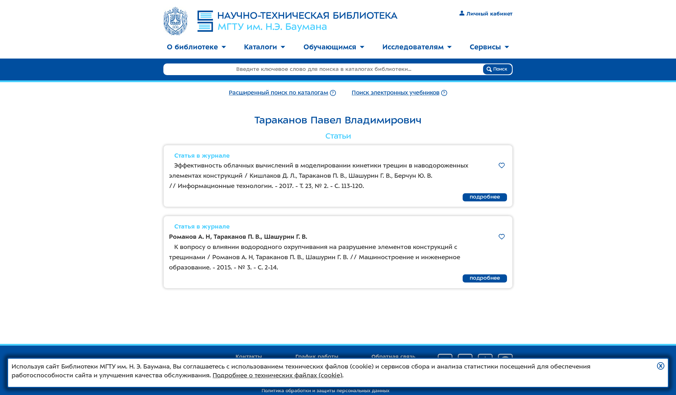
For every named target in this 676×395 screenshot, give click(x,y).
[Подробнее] (333, 93)
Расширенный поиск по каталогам (278, 93)
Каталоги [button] (260, 47)
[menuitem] (196, 47)
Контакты (249, 356)
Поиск (499, 69)
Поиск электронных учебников (395, 93)
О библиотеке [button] (192, 47)
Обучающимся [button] (329, 47)
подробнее (485, 197)
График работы (316, 356)
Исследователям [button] (413, 47)
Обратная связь (393, 356)
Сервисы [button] (485, 47)
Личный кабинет (490, 14)
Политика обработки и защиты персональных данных (325, 390)
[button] (660, 366)
